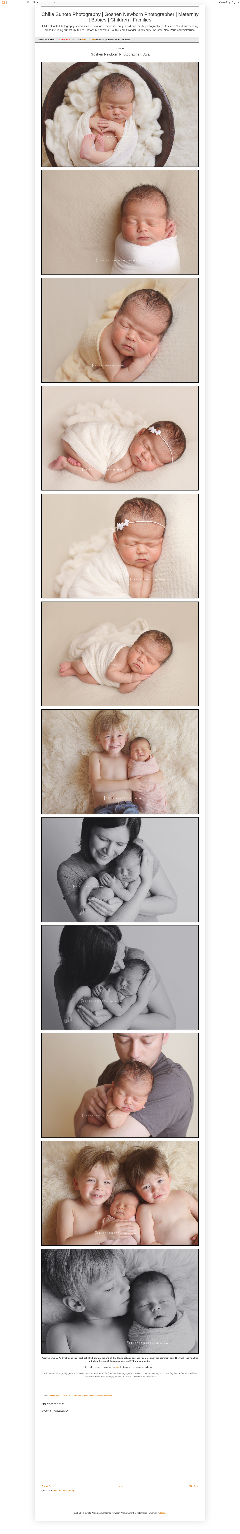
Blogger (162, 1513)
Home (120, 1486)
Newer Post (47, 1486)
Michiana (92, 1395)
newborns (108, 1395)
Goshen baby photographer (60, 1395)
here (117, 1367)
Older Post (193, 1486)
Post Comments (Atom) (63, 1491)
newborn (99, 1395)
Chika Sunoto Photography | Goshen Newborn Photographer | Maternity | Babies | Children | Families (120, 17)
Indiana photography (80, 1395)
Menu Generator (88, 39)
